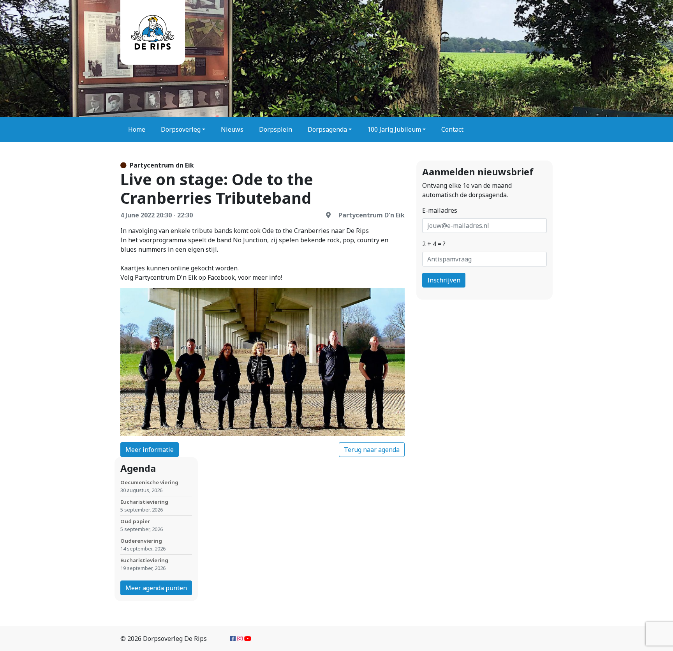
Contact (452, 129)
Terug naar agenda (372, 449)
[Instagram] (240, 638)
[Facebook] (233, 638)
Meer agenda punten (156, 588)
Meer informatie (149, 449)
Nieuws (232, 129)
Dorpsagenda (327, 129)
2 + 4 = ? (434, 244)
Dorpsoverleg (181, 129)
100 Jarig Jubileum (394, 129)
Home (136, 129)
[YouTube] (247, 638)
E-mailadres (439, 210)
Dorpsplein (275, 129)
